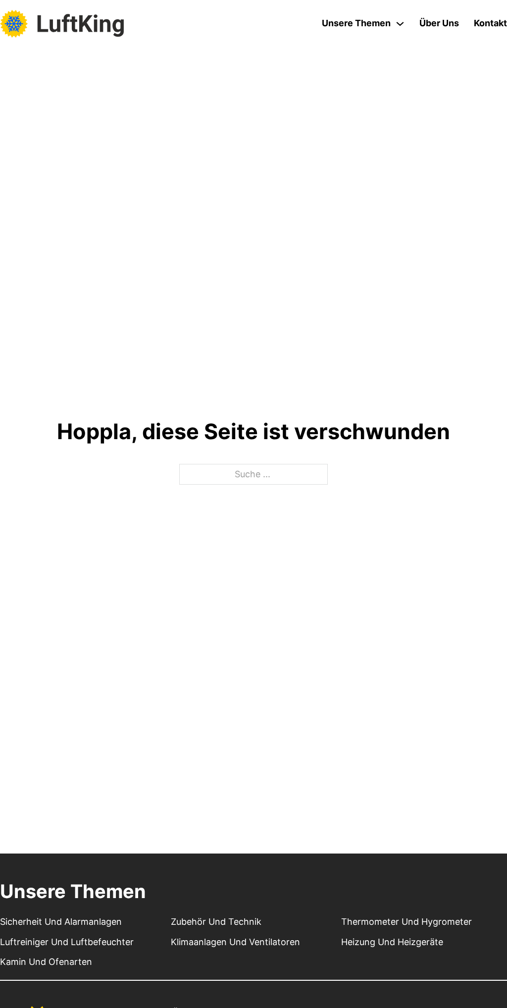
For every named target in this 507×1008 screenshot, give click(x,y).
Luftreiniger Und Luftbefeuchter (67, 942)
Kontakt (490, 23)
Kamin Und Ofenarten (46, 962)
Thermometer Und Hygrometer (406, 921)
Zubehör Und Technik (216, 921)
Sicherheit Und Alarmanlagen (61, 921)
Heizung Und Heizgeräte (392, 942)
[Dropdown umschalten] (400, 23)
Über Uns (439, 23)
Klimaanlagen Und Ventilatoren (235, 942)
